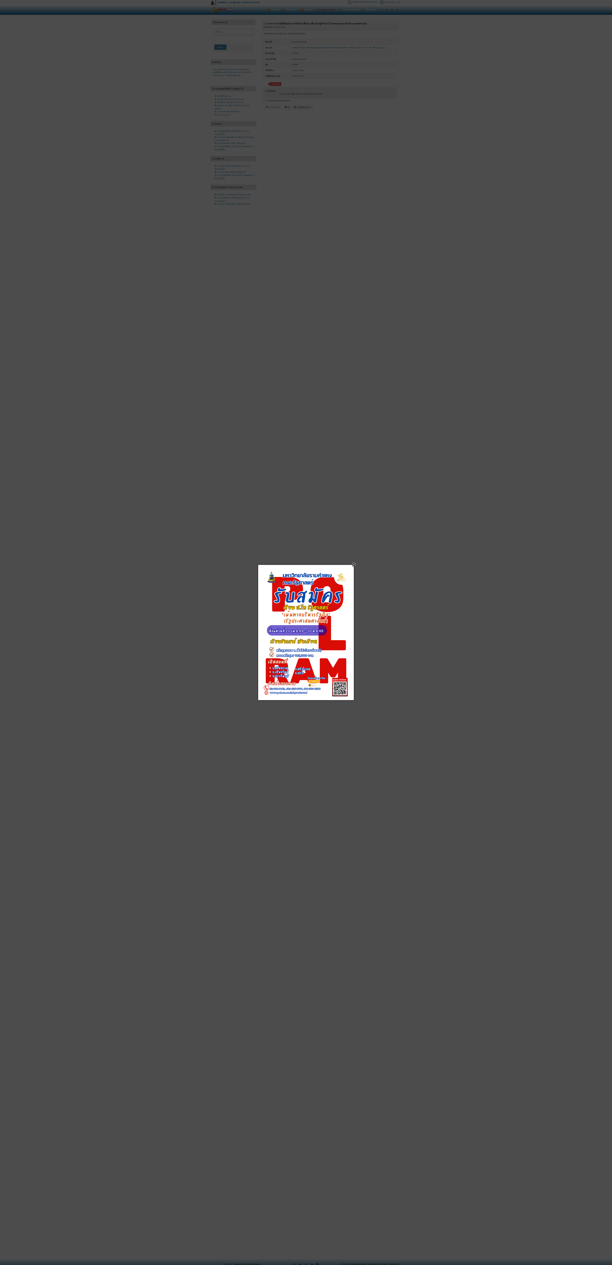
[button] (353, 565)
